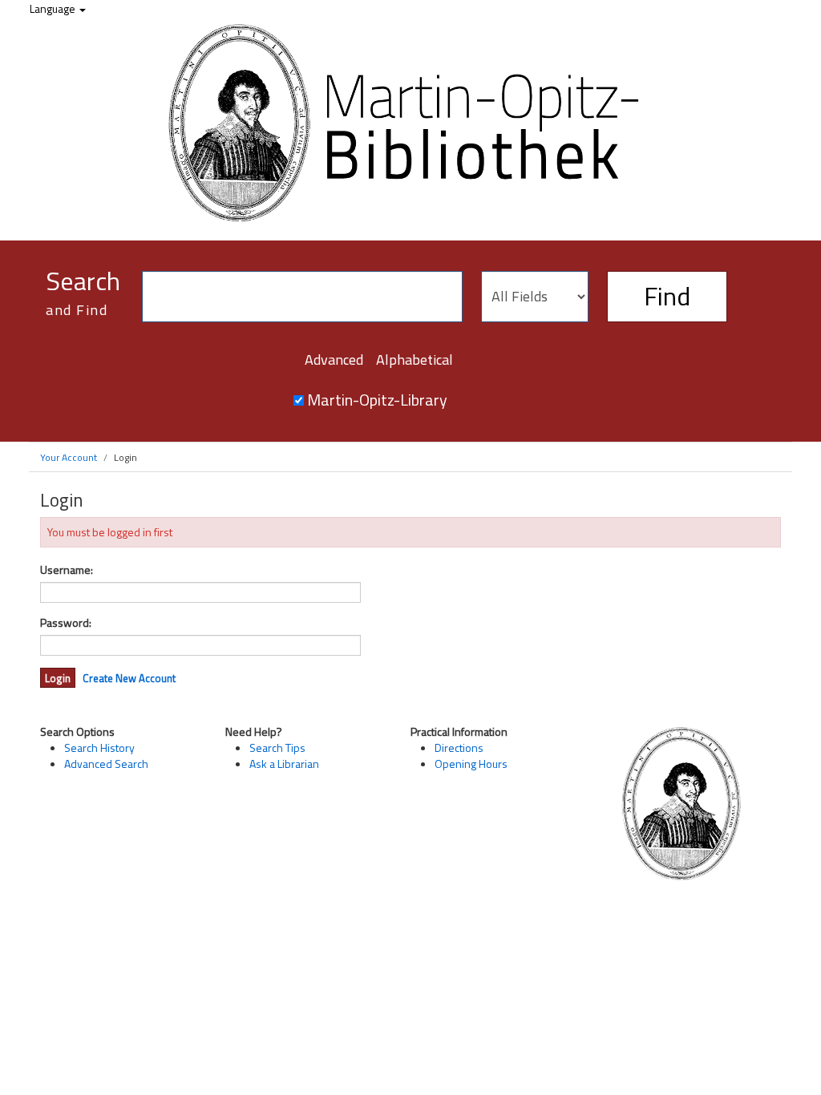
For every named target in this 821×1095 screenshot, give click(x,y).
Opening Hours (471, 763)
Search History (99, 747)
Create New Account (129, 678)
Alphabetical (414, 359)
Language (54, 8)
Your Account (68, 457)
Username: (66, 570)
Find (667, 296)
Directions (459, 747)
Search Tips (277, 747)
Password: (65, 623)
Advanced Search (106, 763)
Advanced (334, 359)
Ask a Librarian (284, 763)
